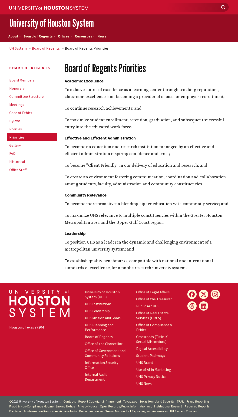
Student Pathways (150, 355)
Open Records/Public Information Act (126, 406)
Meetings (16, 104)
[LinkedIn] (203, 306)
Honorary (16, 88)
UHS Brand (144, 362)
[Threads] (192, 306)
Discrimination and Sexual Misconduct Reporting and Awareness (123, 411)
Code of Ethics (20, 112)
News (101, 36)
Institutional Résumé (168, 406)
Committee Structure (26, 96)
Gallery (15, 145)
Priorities (16, 137)
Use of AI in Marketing (153, 369)
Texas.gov (130, 401)
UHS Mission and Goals (103, 317)
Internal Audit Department (96, 377)
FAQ (12, 153)
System (18, 48)
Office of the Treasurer (154, 299)
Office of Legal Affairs (153, 292)
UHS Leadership (97, 311)
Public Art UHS (147, 306)
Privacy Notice (88, 406)
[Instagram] (215, 294)
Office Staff (17, 169)
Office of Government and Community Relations (105, 353)
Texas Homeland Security (157, 401)
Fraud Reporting (198, 401)
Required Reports (197, 406)
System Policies (183, 411)
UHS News (144, 383)
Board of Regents (38, 36)
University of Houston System (51, 23)
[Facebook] (192, 294)
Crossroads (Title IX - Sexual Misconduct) (153, 339)
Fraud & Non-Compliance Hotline (31, 406)
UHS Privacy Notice (151, 376)
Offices (63, 36)
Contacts (69, 401)
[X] (203, 294)
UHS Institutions (98, 304)
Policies (15, 129)
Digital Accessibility (152, 348)
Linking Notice (65, 406)
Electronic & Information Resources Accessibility (43, 411)
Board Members (21, 80)
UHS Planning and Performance (99, 327)
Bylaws (14, 121)
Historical (17, 161)
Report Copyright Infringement (99, 401)
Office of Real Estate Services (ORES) (152, 315)
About (13, 36)
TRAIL (180, 401)
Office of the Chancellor (103, 343)
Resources (83, 36)
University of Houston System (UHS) (102, 294)
